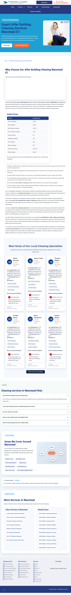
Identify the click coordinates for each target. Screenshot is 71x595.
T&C (36, 576)
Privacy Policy (38, 579)
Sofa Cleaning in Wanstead (13, 532)
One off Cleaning (9, 564)
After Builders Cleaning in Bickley (47, 517)
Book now (44, 2)
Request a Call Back (35, 11)
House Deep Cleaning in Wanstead (15, 540)
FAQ (37, 7)
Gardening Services (24, 572)
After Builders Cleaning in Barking (47, 525)
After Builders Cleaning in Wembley (48, 543)
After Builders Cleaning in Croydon (47, 532)
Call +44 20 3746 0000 (21, 45)
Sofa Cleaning (8, 576)
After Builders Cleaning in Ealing (47, 536)
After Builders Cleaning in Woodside (48, 513)
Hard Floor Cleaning (24, 566)
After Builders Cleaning (25, 568)
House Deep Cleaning (25, 564)
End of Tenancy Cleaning (10, 568)
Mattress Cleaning (9, 579)
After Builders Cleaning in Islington (47, 540)
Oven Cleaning (8, 572)
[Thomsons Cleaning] (15, 2)
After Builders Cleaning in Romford (47, 528)
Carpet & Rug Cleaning (10, 570)
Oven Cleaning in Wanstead (13, 525)
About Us (29, 7)
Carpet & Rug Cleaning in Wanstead (15, 513)
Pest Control (23, 574)
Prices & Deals (45, 7)
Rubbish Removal (24, 576)
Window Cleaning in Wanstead (14, 528)
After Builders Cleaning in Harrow (47, 547)
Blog (36, 570)
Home (12, 7)
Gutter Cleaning (23, 570)
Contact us (37, 574)
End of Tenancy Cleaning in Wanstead (16, 517)
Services (20, 7)
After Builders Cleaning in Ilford (47, 521)
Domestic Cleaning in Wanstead (14, 521)
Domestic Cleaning (9, 566)
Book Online (7, 45)
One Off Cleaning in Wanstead (14, 536)
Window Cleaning (9, 574)
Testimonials (56, 7)
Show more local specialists (35, 371)
